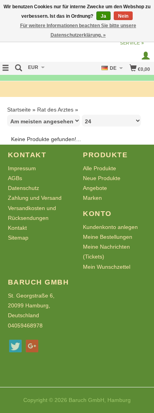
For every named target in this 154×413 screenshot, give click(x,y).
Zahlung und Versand (35, 198)
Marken (92, 198)
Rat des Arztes (55, 109)
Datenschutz (23, 188)
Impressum (22, 168)
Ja (103, 16)
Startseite (19, 109)
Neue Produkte (101, 178)
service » (132, 43)
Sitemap (18, 237)
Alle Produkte (99, 168)
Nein (123, 16)
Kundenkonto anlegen (110, 227)
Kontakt (17, 228)
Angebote (95, 188)
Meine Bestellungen (107, 237)
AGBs (15, 178)
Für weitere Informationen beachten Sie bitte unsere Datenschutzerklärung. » (78, 30)
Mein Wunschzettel (106, 267)
